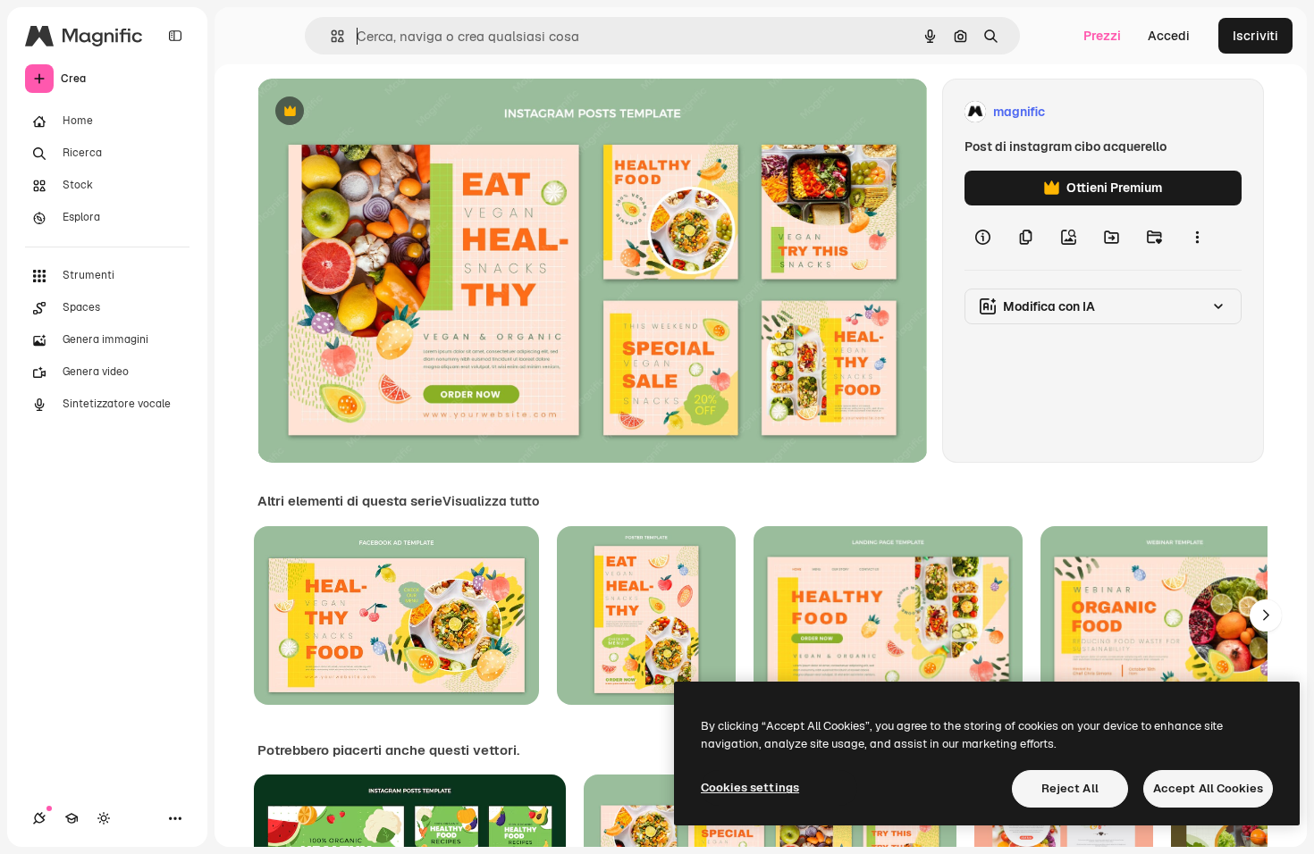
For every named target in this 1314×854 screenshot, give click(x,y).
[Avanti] (1266, 615)
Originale (375, 112)
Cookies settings (750, 787)
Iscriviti (1255, 36)
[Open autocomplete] (330, 36)
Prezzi (1102, 36)
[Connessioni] (39, 818)
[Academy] (71, 818)
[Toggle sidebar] (175, 35)
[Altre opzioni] (1197, 237)
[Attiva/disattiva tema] (103, 818)
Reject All (1070, 788)
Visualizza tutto (490, 501)
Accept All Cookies (1208, 788)
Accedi (1169, 36)
